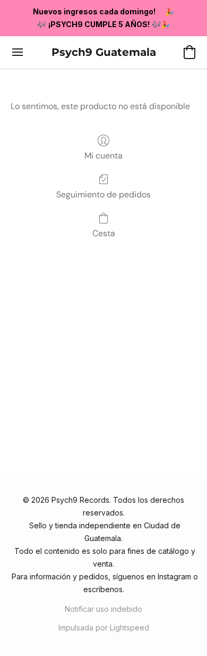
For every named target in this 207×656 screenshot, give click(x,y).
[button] (103, 52)
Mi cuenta (103, 155)
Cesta (103, 233)
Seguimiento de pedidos (103, 194)
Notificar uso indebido (103, 608)
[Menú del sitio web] (17, 52)
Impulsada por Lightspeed (103, 627)
